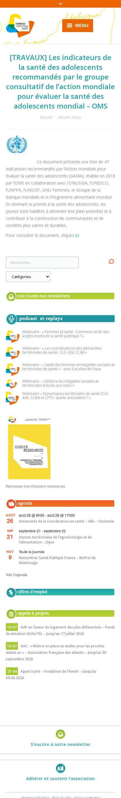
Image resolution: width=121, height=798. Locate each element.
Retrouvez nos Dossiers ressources (35, 486)
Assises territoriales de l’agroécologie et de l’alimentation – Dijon (55, 540)
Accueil (46, 117)
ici (77, 235)
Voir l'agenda (16, 574)
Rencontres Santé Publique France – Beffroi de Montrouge (57, 560)
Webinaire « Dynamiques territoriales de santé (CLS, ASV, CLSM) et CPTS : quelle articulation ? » (65, 396)
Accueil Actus (69, 117)
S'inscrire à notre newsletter (60, 744)
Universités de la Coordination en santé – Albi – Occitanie (66, 521)
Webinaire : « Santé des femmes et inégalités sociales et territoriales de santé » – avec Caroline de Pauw (68, 367)
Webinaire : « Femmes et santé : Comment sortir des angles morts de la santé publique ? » (65, 334)
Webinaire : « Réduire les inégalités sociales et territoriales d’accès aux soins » (60, 383)
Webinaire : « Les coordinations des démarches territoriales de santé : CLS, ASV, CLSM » (62, 350)
